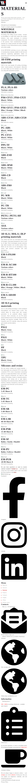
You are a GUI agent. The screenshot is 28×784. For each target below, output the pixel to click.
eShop (4, 600)
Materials (5, 590)
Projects (5, 592)
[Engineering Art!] (14, 3)
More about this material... (7, 122)
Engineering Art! (5, 20)
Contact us (14, 468)
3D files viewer (6, 602)
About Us (5, 585)
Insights (4, 597)
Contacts (5, 595)
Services (5, 587)
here (15, 472)
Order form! (24, 747)
